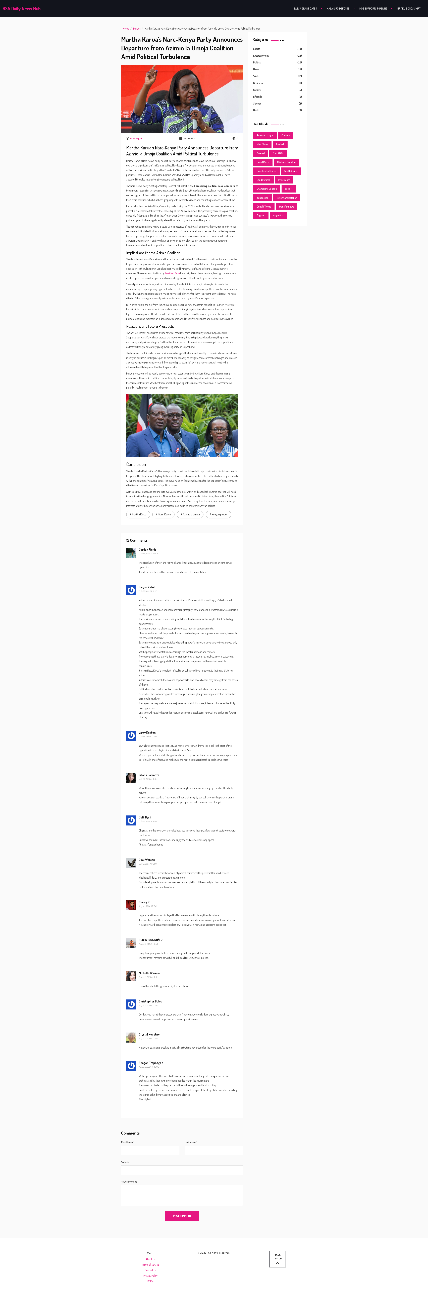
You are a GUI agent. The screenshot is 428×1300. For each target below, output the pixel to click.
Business (258, 83)
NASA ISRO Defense (338, 8)
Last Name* (191, 1142)
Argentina (278, 215)
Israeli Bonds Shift (408, 8)
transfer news (286, 206)
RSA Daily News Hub (22, 9)
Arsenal (261, 153)
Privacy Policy (150, 1275)
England (261, 215)
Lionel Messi (263, 162)
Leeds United (263, 179)
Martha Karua (139, 514)
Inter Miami (262, 144)
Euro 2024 (278, 153)
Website (125, 1162)
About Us (150, 1259)
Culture (257, 89)
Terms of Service (150, 1264)
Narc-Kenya (164, 514)
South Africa (290, 171)
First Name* (127, 1142)
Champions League (267, 188)
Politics (136, 28)
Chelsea (286, 135)
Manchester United (266, 171)
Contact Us (150, 1270)
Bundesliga (262, 197)
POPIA (150, 1281)
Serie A (288, 188)
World (256, 76)
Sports (256, 48)
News (256, 69)
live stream (284, 179)
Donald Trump (264, 206)
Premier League (265, 135)
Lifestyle (257, 96)
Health (256, 110)
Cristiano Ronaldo (286, 162)
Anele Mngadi (136, 138)
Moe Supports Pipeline (373, 8)
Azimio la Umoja (191, 514)
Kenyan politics (220, 514)
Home (126, 28)
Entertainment (261, 55)
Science (257, 103)
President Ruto (172, 273)
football (280, 144)
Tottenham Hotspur (286, 197)
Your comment (129, 1181)
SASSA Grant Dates (305, 8)
